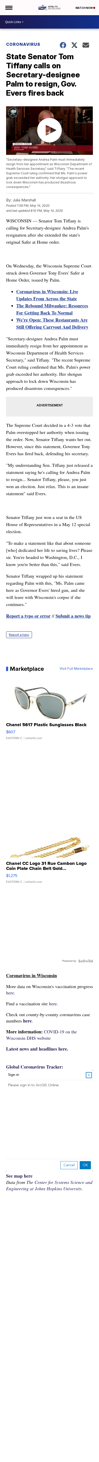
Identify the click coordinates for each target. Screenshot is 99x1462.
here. (10, 993)
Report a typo (19, 635)
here (27, 1020)
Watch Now (84, 7)
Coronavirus (23, 44)
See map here (19, 1176)
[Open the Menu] (8, 7)
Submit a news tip (73, 616)
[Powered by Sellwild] (85, 961)
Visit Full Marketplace (76, 669)
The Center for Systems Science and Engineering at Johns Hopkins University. (49, 1185)
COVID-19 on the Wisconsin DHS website (41, 1035)
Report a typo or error (28, 616)
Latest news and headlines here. (37, 1049)
